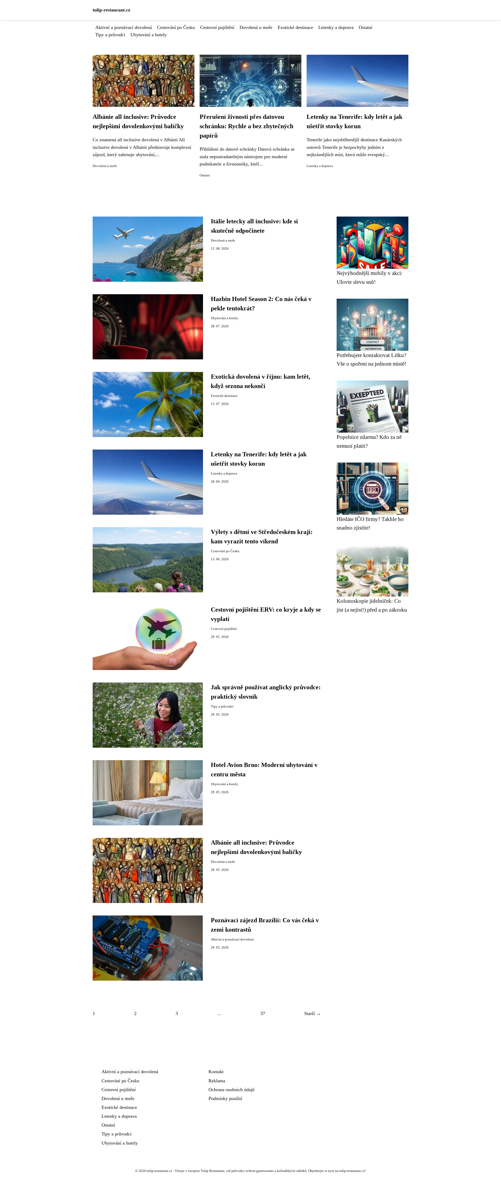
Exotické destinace (295, 27)
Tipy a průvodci (110, 34)
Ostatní (365, 27)
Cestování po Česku (176, 27)
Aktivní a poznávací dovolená (123, 27)
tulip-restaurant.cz (111, 10)
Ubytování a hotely (148, 34)
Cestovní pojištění (217, 27)
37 (262, 1013)
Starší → (312, 1013)
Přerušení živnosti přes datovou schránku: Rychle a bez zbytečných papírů (246, 126)
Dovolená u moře (256, 27)
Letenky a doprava (336, 27)
